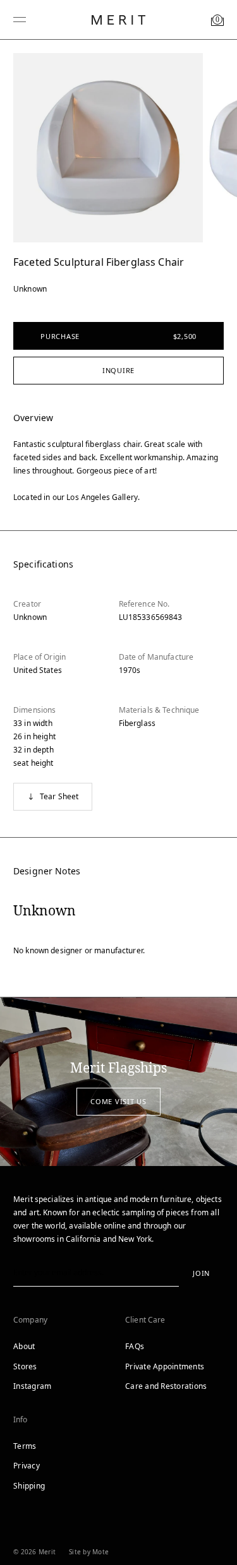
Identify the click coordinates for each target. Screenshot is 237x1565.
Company (30, 1319)
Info (20, 1419)
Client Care (145, 1319)
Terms (24, 1446)
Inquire (118, 370)
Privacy (26, 1465)
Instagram (32, 1386)
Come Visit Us (118, 1101)
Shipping (29, 1485)
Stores (25, 1366)
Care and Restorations (166, 1386)
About (24, 1346)
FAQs (134, 1346)
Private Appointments (164, 1366)
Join (201, 1273)
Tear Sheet (59, 796)
